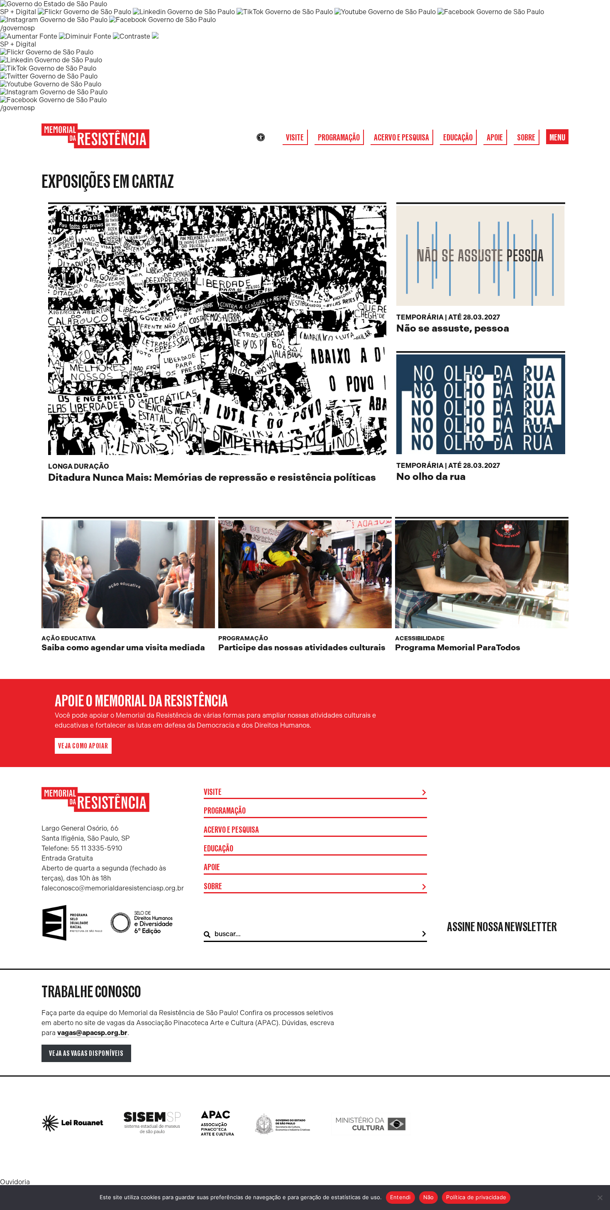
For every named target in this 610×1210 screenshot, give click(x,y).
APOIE (495, 138)
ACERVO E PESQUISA (401, 138)
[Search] (424, 934)
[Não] (599, 1197)
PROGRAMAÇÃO (339, 138)
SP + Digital (18, 12)
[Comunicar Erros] (155, 36)
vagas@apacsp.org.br (92, 1033)
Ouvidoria (15, 1182)
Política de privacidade (476, 1197)
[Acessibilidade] (260, 137)
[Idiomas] (272, 137)
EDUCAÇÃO (458, 138)
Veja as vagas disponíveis (86, 1053)
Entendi (400, 1197)
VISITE (295, 138)
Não (428, 1197)
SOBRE (526, 138)
